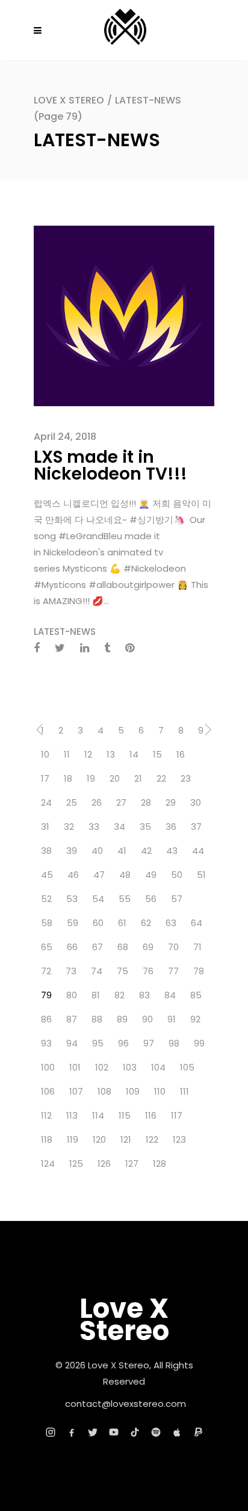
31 (45, 826)
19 (91, 778)
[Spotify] (155, 1432)
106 (48, 1091)
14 (133, 754)
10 (45, 754)
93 (46, 1043)
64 (196, 922)
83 (144, 995)
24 (46, 802)
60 (98, 922)
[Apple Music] (177, 1432)
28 (146, 802)
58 (46, 922)
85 (196, 995)
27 (121, 802)
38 (46, 850)
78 (198, 971)
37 (196, 826)
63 (171, 922)
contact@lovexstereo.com (125, 1403)
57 (176, 898)
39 (71, 850)
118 (46, 1139)
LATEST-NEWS (65, 631)
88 (96, 1019)
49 (151, 874)
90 (147, 1019)
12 (88, 754)
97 (148, 1043)
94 (72, 1043)
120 (99, 1139)
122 (152, 1139)
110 (160, 1091)
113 (72, 1115)
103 (130, 1067)
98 (174, 1043)
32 (69, 826)
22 (161, 778)
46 (73, 874)
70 (173, 947)
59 (72, 922)
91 (171, 1019)
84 (170, 995)
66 (72, 947)
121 (125, 1139)
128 (159, 1163)
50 (176, 874)
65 (46, 947)
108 (104, 1091)
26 (96, 802)
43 (172, 850)
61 (122, 922)
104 (158, 1067)
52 (46, 898)
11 (67, 754)
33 (93, 826)
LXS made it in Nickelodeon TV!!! (110, 465)
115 (125, 1115)
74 (96, 971)
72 (46, 971)
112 (46, 1115)
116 (151, 1115)
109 (133, 1091)
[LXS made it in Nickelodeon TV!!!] (124, 315)
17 (45, 778)
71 (197, 947)
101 (75, 1067)
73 (71, 971)
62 (146, 922)
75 (122, 971)
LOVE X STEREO (69, 100)
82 (119, 995)
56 (151, 898)
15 (157, 754)
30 (195, 802)
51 (201, 874)
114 (98, 1115)
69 (148, 947)
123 (179, 1139)
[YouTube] (113, 1432)
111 (184, 1091)
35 (145, 826)
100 (48, 1067)
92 (195, 1019)
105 (187, 1067)
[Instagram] (50, 1432)
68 (122, 947)
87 (71, 1019)
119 (72, 1139)
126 (104, 1163)
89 (122, 1019)
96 (123, 1043)
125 (76, 1163)
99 (199, 1043)
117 (176, 1115)
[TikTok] (134, 1432)
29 (171, 802)
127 (131, 1163)
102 (101, 1067)
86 (46, 1019)
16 (180, 754)
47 (99, 874)
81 (95, 995)
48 (125, 874)
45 (47, 874)
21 (138, 778)
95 (98, 1043)
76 (148, 971)
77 (173, 971)
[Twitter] (92, 1432)
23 (186, 778)
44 (198, 850)
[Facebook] (71, 1432)
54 (98, 898)
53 (72, 898)
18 (68, 778)
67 (97, 947)
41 (121, 850)
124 (48, 1163)
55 (125, 898)
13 (111, 754)
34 (119, 826)
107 (76, 1091)
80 (71, 995)
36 (171, 826)
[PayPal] (198, 1432)
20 (115, 778)
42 (146, 850)
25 (71, 802)
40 (97, 850)
